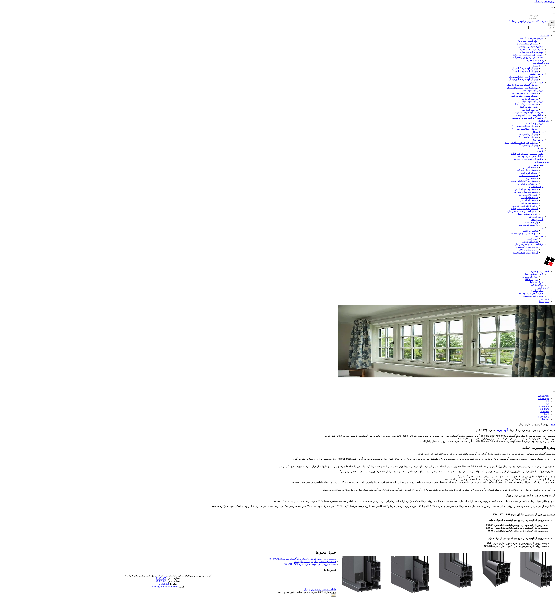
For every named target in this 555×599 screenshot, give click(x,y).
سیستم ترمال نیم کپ (527, 170)
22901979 (161, 581)
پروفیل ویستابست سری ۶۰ (524, 126)
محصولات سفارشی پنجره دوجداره (527, 153)
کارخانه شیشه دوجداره (527, 214)
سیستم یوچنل (531, 178)
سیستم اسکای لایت (528, 175)
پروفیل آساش (536, 74)
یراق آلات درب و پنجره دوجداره (528, 244)
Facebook (543, 416)
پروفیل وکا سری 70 (528, 145)
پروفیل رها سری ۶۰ (528, 134)
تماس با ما (544, 301)
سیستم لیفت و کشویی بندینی (524, 96)
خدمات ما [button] (544, 35)
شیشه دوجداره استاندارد (526, 189)
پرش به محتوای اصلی (544, 1)
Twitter (545, 419)
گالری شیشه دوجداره (533, 274)
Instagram (544, 406)
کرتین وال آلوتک (530, 109)
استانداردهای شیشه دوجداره (524, 208)
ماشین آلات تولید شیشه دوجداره (522, 211)
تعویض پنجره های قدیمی (531, 38)
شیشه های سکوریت (528, 194)
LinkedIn (544, 411)
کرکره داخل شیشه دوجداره (524, 205)
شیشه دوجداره (536, 186)
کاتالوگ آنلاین (537, 290)
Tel (547, 401)
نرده (541, 227)
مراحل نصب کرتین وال (527, 184)
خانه (553, 424)
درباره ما (545, 298)
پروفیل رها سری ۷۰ (528, 137)
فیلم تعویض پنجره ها (528, 41)
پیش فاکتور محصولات (533, 296)
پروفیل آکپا (538, 65)
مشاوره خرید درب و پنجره (530, 46)
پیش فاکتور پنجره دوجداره (531, 293)
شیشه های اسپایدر (529, 200)
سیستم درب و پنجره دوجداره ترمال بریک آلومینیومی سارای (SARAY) (302, 558)
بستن (552, 24)
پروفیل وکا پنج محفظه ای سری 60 (521, 142)
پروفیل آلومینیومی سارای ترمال (522, 85)
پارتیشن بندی (537, 219)
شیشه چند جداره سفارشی (525, 192)
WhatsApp (543, 396)
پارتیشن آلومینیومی (528, 225)
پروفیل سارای (536, 82)
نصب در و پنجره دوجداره (531, 52)
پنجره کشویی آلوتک (528, 107)
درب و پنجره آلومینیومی (526, 247)
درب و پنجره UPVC (528, 249)
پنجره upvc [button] (544, 120)
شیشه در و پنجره (535, 60)
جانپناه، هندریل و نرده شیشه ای (523, 233)
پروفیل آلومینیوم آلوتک (532, 101)
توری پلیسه (532, 238)
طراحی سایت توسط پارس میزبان (320, 589)
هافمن (540, 151)
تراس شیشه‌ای (536, 216)
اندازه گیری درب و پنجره (531, 49)
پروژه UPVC (531, 279)
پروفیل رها (538, 131)
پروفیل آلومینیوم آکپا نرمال (525, 71)
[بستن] (554, 13)
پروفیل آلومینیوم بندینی (532, 90)
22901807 (161, 578)
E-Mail (545, 414)
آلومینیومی (502, 430)
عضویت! (544, 21)
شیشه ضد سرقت (529, 203)
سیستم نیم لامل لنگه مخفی (524, 181)
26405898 (164, 584)
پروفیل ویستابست (534, 123)
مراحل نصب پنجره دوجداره (530, 156)
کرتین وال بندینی (530, 98)
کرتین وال (538, 164)
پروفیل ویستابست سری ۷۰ (524, 129)
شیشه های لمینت (529, 197)
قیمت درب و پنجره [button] (540, 271)
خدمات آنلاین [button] (543, 287)
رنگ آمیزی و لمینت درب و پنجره (528, 54)
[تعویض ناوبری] (554, 31)
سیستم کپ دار (530, 167)
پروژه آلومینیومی (529, 276)
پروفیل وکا (538, 140)
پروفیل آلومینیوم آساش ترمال (523, 76)
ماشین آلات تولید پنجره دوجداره (528, 159)
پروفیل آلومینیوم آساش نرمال (523, 79)
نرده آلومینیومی (530, 230)
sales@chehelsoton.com (164, 586)
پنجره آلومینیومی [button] (541, 63)
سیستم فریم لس (529, 173)
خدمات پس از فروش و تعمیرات (528, 57)
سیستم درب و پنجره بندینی (525, 93)
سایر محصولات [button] (542, 162)
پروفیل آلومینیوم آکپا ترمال (525, 68)
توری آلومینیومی (530, 241)
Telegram (544, 409)
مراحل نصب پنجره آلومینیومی (529, 115)
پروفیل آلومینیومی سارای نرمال (522, 87)
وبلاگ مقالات (537, 285)
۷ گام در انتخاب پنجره (527, 43)
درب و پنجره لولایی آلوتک (526, 104)
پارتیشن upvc (531, 222)
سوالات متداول (536, 282)
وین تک (540, 148)
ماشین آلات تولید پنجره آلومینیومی (527, 118)
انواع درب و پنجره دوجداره (525, 252)
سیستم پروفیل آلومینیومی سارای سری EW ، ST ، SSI (310, 564)
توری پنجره (538, 236)
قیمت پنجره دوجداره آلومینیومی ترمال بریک (315, 561)
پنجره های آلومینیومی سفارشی (528, 112)
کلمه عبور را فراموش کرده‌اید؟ (524, 21)
